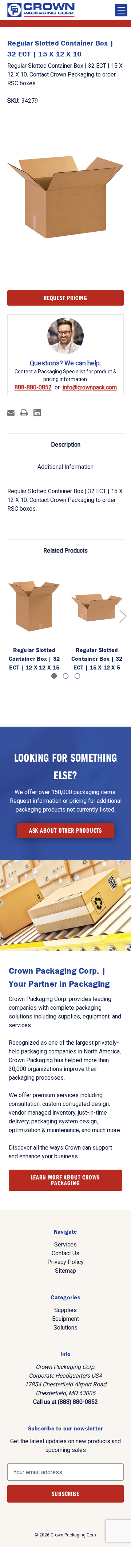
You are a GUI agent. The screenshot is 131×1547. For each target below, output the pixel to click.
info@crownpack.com (90, 387)
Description (65, 444)
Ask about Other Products (65, 830)
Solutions (65, 1327)
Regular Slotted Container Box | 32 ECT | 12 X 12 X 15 (34, 658)
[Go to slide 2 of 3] (65, 676)
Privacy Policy (65, 1262)
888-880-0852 (33, 387)
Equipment (65, 1318)
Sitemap (65, 1270)
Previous (8, 616)
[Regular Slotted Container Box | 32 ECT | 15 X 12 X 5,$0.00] (97, 606)
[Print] (24, 413)
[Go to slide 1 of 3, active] (54, 676)
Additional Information (65, 466)
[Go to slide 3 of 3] (77, 676)
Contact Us (65, 1253)
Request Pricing (66, 298)
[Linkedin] (37, 413)
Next (122, 616)
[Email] (11, 413)
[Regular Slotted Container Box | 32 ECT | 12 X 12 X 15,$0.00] (34, 606)
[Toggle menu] (121, 10)
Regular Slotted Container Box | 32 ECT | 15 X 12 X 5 (97, 658)
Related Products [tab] (65, 550)
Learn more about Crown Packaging (65, 1180)
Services (65, 1244)
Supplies (65, 1310)
